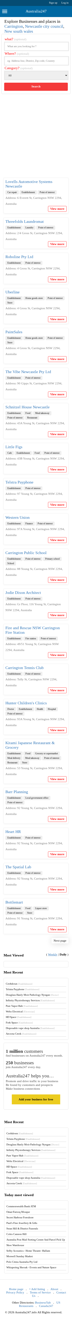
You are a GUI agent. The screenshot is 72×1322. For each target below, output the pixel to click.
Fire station (30, 638)
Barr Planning (16, 792)
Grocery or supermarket (46, 753)
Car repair (12, 192)
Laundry (29, 227)
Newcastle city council (44, 26)
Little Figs (13, 447)
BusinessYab (43, 1302)
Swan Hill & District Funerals (22, 1228)
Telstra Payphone (19, 482)
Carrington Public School (26, 552)
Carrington (13, 26)
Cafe (9, 453)
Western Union (17, 517)
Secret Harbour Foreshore (20, 1217)
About (54, 1289)
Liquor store (41, 908)
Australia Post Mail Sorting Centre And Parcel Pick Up (35, 1239)
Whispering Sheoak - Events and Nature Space (31, 1267)
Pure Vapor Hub (22, 1005)
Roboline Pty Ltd (19, 257)
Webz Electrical (20, 1011)
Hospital (52, 709)
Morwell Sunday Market (19, 1256)
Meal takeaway (42, 413)
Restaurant (32, 417)
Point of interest (47, 192)
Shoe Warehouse (15, 1245)
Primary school (52, 558)
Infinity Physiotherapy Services (30, 1000)
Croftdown (19, 983)
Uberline (12, 292)
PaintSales (13, 332)
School (10, 563)
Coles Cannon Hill (16, 1234)
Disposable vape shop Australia (30, 1028)
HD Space (18, 1017)
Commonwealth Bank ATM (21, 1206)
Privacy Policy (15, 1292)
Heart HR (13, 831)
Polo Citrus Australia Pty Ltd (21, 1261)
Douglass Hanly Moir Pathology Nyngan (32, 994)
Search (35, 86)
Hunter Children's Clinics (26, 703)
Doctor (10, 709)
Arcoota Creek (21, 1033)
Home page (16, 1289)
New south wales (18, 31)
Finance (29, 523)
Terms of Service (40, 1292)
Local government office (36, 797)
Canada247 (46, 1306)
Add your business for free (36, 1099)
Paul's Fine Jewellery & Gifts (21, 1222)
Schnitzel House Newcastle (27, 407)
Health (40, 709)
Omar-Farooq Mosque (18, 1211)
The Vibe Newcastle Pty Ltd (28, 372)
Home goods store (34, 298)
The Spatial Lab (18, 867)
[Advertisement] (36, 139)
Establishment (28, 192)
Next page (60, 940)
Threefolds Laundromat (24, 221)
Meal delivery (13, 758)
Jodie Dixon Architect (23, 592)
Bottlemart (14, 902)
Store (9, 302)
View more (57, 208)
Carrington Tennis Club (24, 667)
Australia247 (36, 11)
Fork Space (19, 1022)
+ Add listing (37, 1289)
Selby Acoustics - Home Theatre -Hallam (28, 1250)
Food (27, 413)
